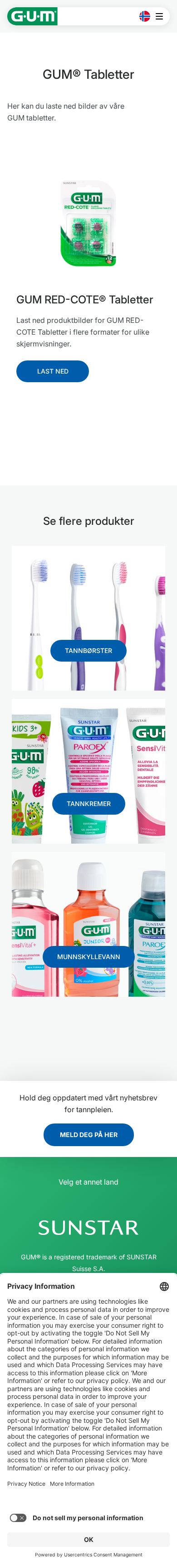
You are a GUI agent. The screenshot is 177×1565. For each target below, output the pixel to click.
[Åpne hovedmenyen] (162, 16)
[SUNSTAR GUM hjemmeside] (32, 16)
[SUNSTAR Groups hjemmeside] (88, 1227)
